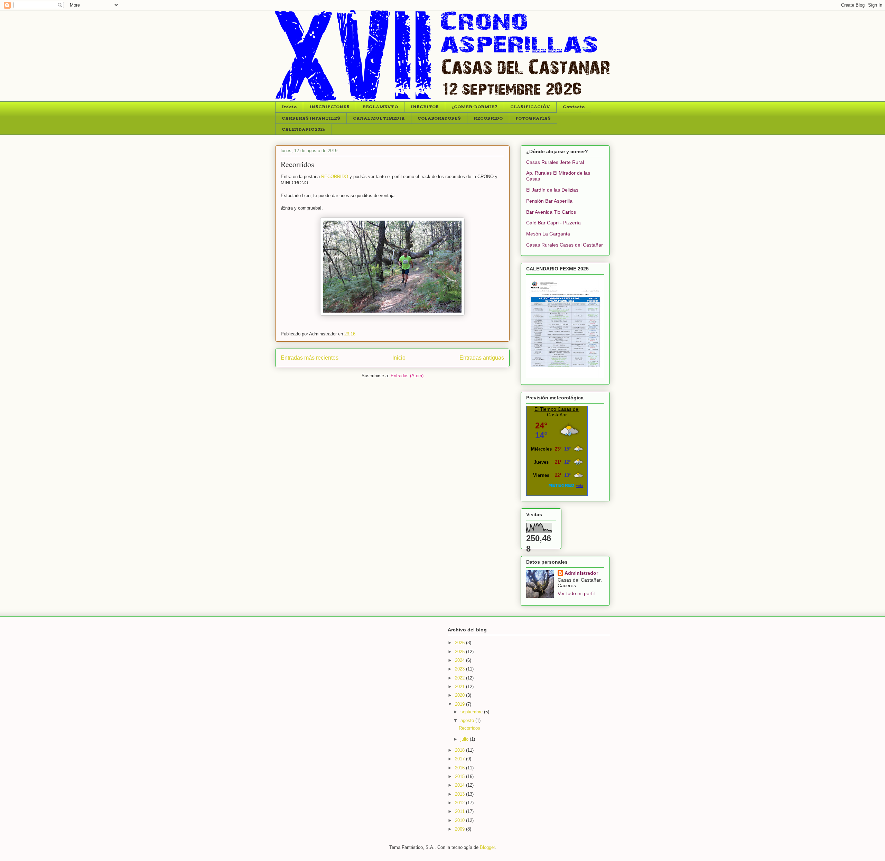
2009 (460, 829)
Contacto (574, 106)
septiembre (472, 711)
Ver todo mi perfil (576, 593)
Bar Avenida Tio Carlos (551, 212)
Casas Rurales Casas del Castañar (564, 245)
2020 (460, 695)
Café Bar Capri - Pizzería (553, 222)
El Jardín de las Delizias (552, 190)
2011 (460, 811)
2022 (460, 678)
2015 (460, 776)
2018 (460, 750)
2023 (460, 669)
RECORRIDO (488, 118)
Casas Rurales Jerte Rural (555, 162)
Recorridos (297, 164)
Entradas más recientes (309, 358)
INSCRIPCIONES (329, 106)
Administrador (581, 573)
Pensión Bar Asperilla (549, 201)
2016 (460, 767)
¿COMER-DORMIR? (474, 106)
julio (465, 739)
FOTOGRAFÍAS (533, 118)
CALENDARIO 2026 (303, 129)
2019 (460, 704)
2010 (460, 820)
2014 (460, 785)
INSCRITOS (425, 106)
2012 (460, 802)
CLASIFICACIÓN (530, 106)
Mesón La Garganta (548, 234)
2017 (460, 758)
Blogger (487, 847)
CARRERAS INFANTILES (311, 118)
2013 (460, 794)
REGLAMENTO (380, 106)
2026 (460, 642)
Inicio (289, 106)
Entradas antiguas (481, 358)
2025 (460, 651)
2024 (460, 660)
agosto (467, 720)
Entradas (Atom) (407, 375)
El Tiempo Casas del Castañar (556, 411)
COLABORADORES (439, 118)
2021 (460, 686)
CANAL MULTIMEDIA (379, 118)
